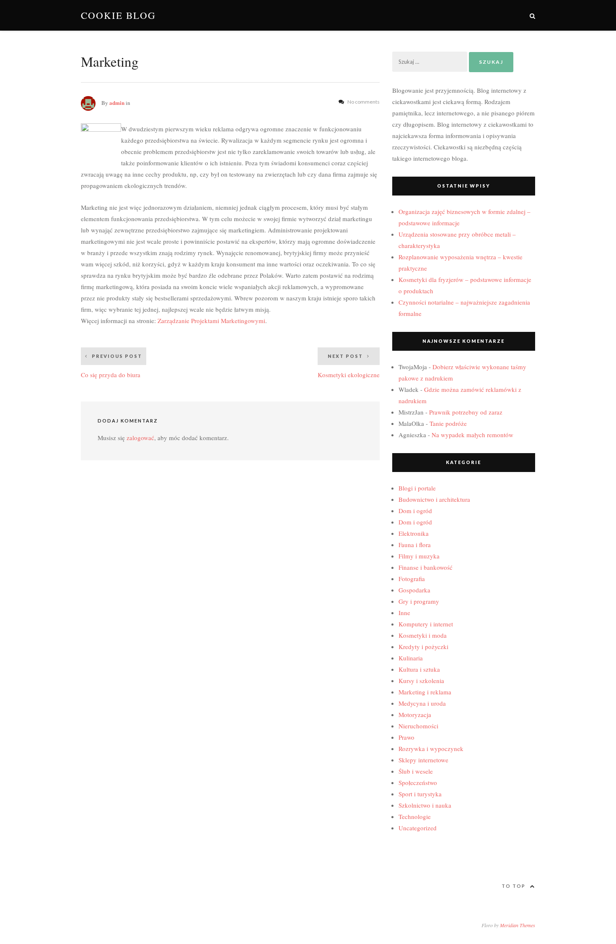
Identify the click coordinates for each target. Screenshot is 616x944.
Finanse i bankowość (426, 567)
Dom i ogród (415, 510)
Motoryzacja (415, 714)
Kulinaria (411, 658)
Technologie (415, 816)
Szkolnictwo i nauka (425, 805)
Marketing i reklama (425, 692)
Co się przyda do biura (111, 366)
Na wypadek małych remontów (472, 434)
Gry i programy (419, 601)
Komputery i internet (426, 624)
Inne (404, 612)
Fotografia (412, 578)
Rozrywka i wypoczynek (431, 748)
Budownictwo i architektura (434, 499)
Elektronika (414, 533)
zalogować (140, 437)
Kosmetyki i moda (423, 635)
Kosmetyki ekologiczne (349, 366)
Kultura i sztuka (419, 669)
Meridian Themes (517, 925)
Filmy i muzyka (419, 556)
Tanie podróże (448, 423)
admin (116, 103)
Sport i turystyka (420, 794)
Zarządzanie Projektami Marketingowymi (211, 320)
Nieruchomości (418, 726)
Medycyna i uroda (422, 703)
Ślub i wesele (416, 771)
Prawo (406, 737)
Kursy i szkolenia (421, 680)
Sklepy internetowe (423, 760)
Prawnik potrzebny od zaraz (465, 412)
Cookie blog (118, 15)
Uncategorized (418, 828)
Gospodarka (414, 590)
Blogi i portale (417, 488)
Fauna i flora (415, 544)
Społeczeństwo (418, 782)
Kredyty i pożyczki (423, 646)
